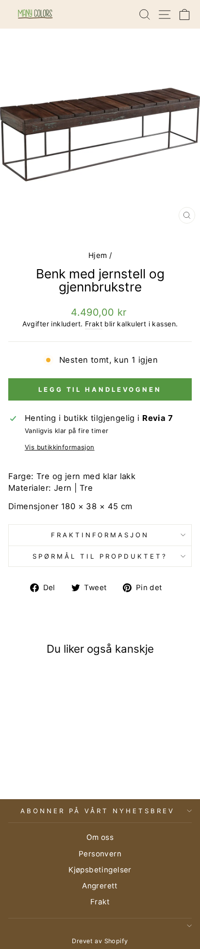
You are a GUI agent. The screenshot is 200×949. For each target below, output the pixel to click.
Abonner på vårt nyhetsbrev (97, 811)
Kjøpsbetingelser (100, 869)
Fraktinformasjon (100, 535)
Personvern (100, 853)
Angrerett (100, 885)
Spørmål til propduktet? (100, 556)
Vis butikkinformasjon (60, 447)
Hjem (97, 255)
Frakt (93, 324)
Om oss (100, 837)
